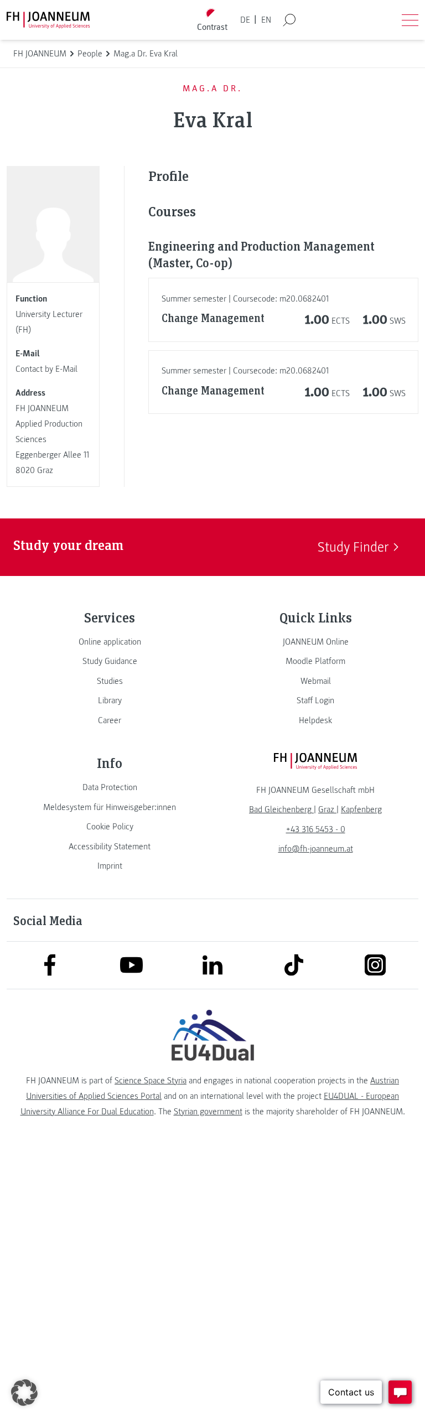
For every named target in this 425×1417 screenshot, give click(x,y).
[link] (109, 642)
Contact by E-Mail (46, 369)
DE (245, 19)
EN (266, 19)
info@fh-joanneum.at (315, 848)
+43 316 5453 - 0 (315, 829)
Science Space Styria (150, 1080)
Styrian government (208, 1111)
